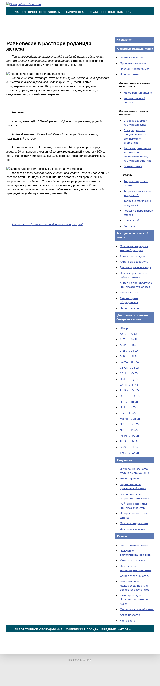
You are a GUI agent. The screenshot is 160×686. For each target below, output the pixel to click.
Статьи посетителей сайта (137, 609)
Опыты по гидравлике (134, 523)
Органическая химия (133, 63)
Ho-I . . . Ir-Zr (128, 407)
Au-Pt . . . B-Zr (129, 345)
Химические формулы (134, 261)
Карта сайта (127, 620)
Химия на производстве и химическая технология (107, 21)
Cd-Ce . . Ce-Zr (129, 367)
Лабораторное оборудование (39, 12)
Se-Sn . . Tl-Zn (129, 447)
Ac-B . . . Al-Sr (128, 333)
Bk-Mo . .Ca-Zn (129, 362)
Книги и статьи (129, 292)
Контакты (22, 31)
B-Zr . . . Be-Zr (129, 350)
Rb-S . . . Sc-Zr (129, 441)
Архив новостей (130, 614)
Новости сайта (133, 220)
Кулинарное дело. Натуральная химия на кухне (134, 599)
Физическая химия (132, 57)
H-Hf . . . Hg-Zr (129, 401)
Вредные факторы (116, 12)
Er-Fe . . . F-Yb (129, 384)
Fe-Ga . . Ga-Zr (129, 390)
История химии (129, 74)
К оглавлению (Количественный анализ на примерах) (47, 224)
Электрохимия (133, 166)
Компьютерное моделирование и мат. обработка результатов (134, 585)
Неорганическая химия (134, 68)
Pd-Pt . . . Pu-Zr (129, 435)
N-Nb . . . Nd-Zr (129, 424)
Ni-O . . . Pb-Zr (129, 430)
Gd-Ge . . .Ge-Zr (130, 396)
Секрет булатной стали (134, 575)
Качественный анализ (138, 92)
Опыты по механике (133, 528)
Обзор (124, 328)
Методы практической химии (39, 21)
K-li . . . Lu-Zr (128, 413)
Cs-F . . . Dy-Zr (129, 379)
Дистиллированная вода (135, 267)
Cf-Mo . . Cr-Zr (129, 373)
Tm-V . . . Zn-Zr (129, 452)
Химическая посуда (82, 12)
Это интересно (129, 307)
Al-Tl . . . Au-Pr (129, 339)
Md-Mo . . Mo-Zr (130, 418)
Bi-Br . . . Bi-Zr (128, 356)
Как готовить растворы (134, 544)
